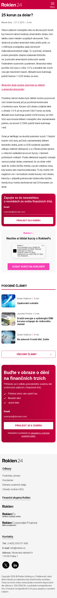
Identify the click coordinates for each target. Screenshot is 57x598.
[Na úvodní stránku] (11, 5)
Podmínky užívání (11, 475)
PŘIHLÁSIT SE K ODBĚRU (28, 220)
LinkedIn (15, 565)
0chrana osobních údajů (14, 484)
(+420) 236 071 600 (18, 543)
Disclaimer (7, 480)
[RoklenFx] (11, 515)
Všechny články (27, 354)
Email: (7, 207)
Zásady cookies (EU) (13, 489)
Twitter (5, 565)
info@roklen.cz (17, 548)
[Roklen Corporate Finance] (19, 524)
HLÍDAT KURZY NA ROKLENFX (28, 266)
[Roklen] (7, 506)
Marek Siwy (6, 22)
